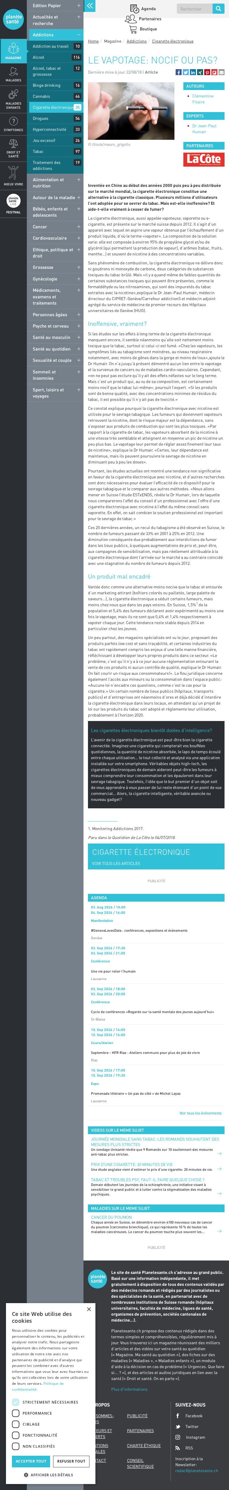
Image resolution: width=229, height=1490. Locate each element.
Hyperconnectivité (49, 129)
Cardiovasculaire (50, 238)
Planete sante (13, 19)
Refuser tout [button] (71, 1461)
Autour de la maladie (54, 197)
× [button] (88, 1309)
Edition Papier (47, 5)
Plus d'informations (129, 1389)
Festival (13, 212)
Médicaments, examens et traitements (47, 296)
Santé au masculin (51, 337)
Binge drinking (47, 85)
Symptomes (13, 130)
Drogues (40, 118)
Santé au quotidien (52, 348)
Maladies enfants (13, 105)
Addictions (43, 34)
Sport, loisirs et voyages (48, 393)
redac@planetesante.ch (196, 1470)
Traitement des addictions (47, 165)
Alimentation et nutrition (48, 182)
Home (93, 41)
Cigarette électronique (53, 107)
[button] (179, 72)
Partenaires (149, 18)
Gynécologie (45, 278)
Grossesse (43, 267)
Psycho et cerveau (51, 325)
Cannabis (41, 96)
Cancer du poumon (111, 1217)
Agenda (148, 8)
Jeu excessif (44, 140)
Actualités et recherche (45, 20)
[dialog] (50, 1393)
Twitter (192, 1426)
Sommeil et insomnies (44, 375)
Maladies (13, 80)
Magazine (13, 58)
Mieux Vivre (13, 184)
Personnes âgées (50, 314)
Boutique (148, 28)
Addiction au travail (51, 46)
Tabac (38, 151)
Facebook (194, 1415)
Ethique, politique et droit (53, 252)
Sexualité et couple (52, 360)
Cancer (40, 226)
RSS (189, 1447)
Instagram (195, 1437)
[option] (204, 160)
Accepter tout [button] (31, 1461)
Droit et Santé (13, 154)
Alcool (38, 57)
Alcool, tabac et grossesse (47, 71)
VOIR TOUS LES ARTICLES (116, 863)
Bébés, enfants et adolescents (50, 212)
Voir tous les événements (201, 1113)
